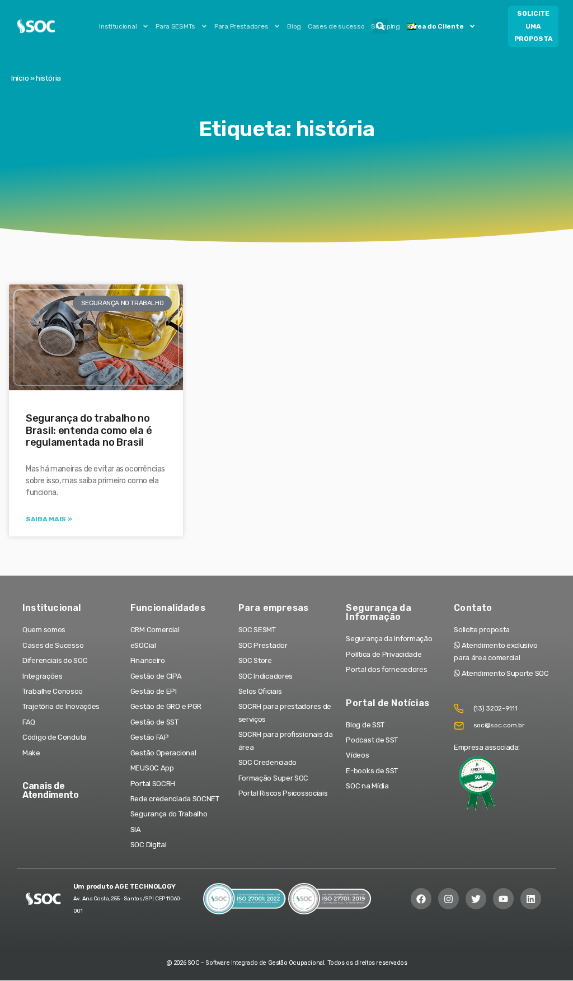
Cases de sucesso (336, 26)
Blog (294, 26)
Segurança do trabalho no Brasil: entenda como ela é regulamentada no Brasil (89, 430)
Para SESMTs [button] (175, 26)
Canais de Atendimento (50, 790)
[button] (380, 26)
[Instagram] (448, 898)
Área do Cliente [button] (437, 26)
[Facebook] (421, 898)
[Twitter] (476, 898)
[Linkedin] (530, 898)
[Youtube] (503, 898)
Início (20, 77)
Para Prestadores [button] (241, 26)
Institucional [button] (118, 26)
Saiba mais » (49, 519)
